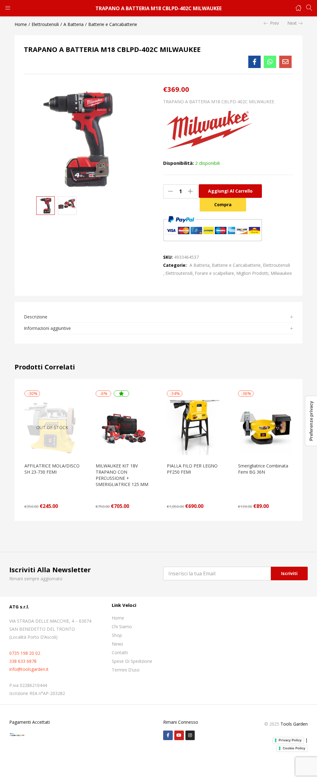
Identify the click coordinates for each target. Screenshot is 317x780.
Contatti (120, 652)
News (117, 644)
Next (292, 23)
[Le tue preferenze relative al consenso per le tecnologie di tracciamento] (311, 421)
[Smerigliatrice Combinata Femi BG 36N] (265, 427)
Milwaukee (281, 273)
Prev (274, 23)
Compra (223, 204)
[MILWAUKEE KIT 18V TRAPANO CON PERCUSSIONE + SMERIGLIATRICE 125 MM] (123, 427)
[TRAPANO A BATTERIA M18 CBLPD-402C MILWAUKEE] (254, 62)
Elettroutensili (45, 24)
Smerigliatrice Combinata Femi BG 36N (263, 469)
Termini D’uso (126, 670)
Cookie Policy (294, 748)
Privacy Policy (290, 740)
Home (21, 24)
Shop (117, 635)
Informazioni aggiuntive (47, 328)
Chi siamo (122, 626)
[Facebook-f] (168, 735)
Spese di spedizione (132, 661)
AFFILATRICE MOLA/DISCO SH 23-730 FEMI (52, 469)
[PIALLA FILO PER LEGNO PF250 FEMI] (194, 427)
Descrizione (35, 317)
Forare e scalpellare (214, 273)
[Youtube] (179, 735)
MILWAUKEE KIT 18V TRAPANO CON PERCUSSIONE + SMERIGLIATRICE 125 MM (122, 475)
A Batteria (73, 24)
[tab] (158, 317)
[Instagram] (190, 735)
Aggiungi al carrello (230, 191)
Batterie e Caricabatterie (112, 24)
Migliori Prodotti (252, 273)
